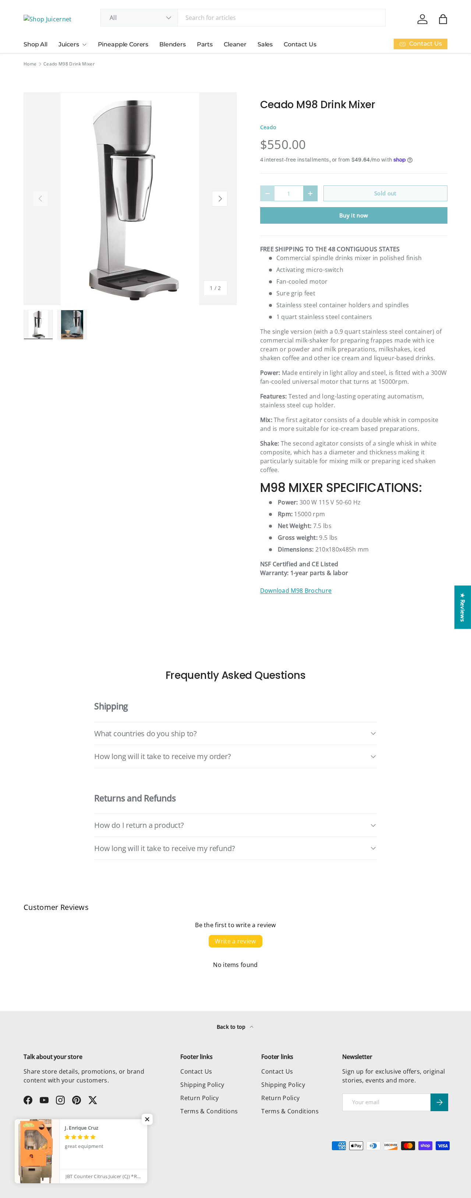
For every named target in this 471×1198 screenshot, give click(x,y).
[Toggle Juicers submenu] (84, 44)
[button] (443, 19)
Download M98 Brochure (296, 590)
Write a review (235, 941)
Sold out (385, 193)
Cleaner (235, 44)
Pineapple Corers (123, 44)
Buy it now (353, 215)
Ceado (268, 127)
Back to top (232, 1026)
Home (30, 64)
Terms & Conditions (209, 1111)
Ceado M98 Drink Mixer (69, 64)
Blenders (172, 44)
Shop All (35, 44)
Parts (205, 44)
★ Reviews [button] (463, 607)
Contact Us (300, 44)
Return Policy (199, 1098)
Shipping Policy (202, 1085)
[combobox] (243, 17)
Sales (265, 44)
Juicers (69, 44)
